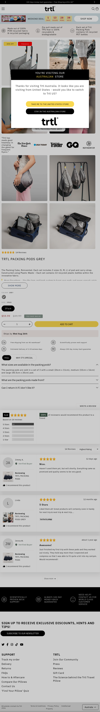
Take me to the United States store (50, 104)
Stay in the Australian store (50, 111)
